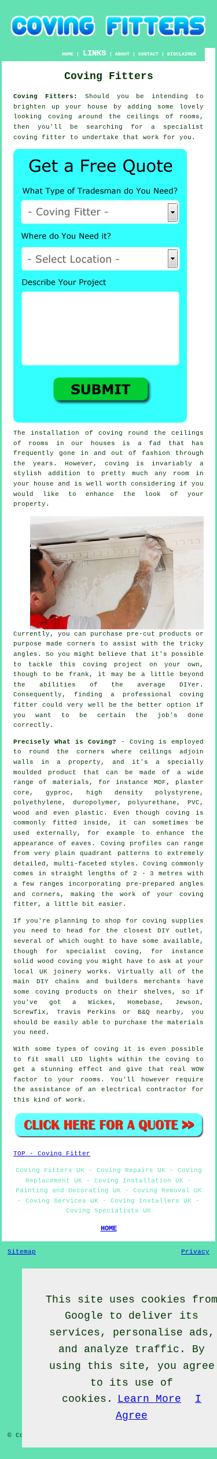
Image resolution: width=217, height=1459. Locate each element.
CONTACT (148, 54)
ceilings (143, 116)
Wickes (100, 1002)
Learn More (149, 1399)
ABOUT (122, 54)
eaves (81, 843)
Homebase (143, 1002)
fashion (156, 453)
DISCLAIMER (181, 54)
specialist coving (102, 951)
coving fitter (39, 137)
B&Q (144, 1012)
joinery (67, 971)
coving (60, 116)
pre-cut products (159, 633)
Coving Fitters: (45, 96)
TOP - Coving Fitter (51, 1153)
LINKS (94, 53)
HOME (67, 54)
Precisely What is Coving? (64, 741)
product (62, 772)
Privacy (195, 1251)
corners (90, 751)
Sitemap (22, 1251)
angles (25, 654)
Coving (142, 741)
